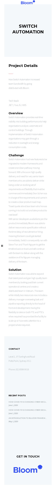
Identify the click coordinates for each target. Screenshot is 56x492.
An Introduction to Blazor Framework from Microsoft (28, 418)
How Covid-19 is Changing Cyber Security (28, 402)
